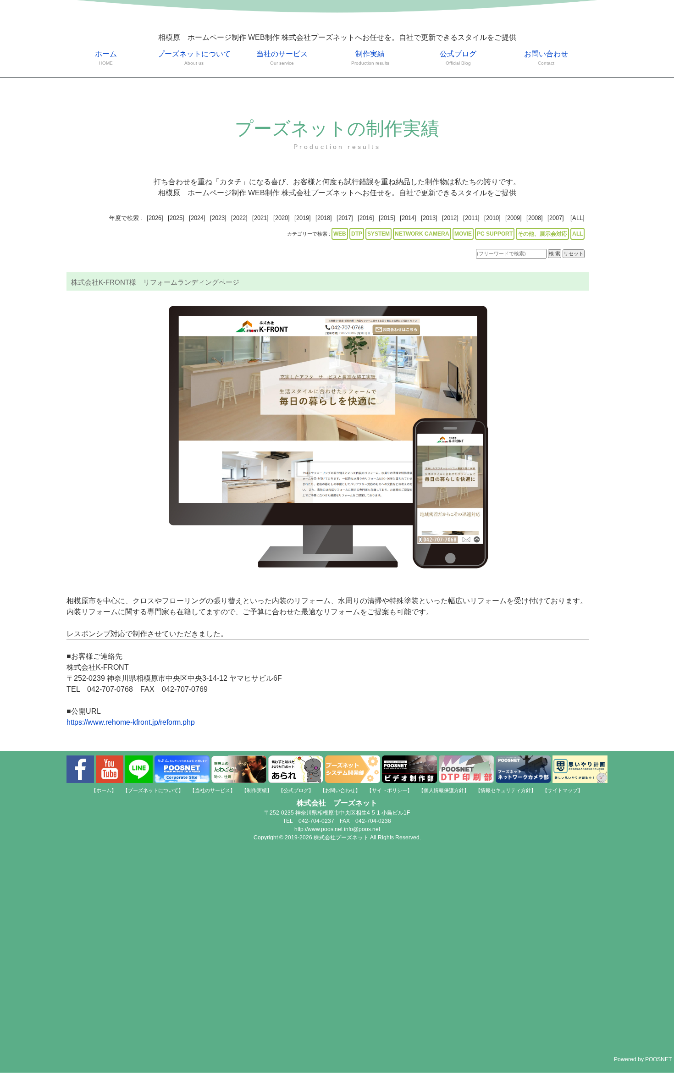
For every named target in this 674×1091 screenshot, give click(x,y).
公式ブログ (458, 58)
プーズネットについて (194, 58)
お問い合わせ (546, 58)
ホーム (106, 58)
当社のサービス (282, 58)
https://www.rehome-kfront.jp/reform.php (130, 722)
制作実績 (370, 58)
